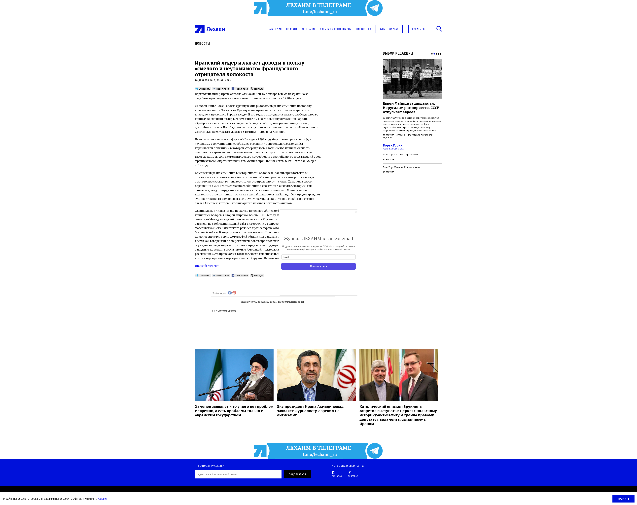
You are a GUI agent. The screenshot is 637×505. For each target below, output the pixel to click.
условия (102, 498)
